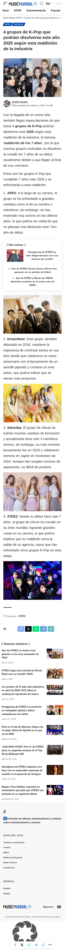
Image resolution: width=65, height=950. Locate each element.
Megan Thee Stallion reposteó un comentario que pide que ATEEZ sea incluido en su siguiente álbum (23, 790)
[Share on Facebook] (15, 944)
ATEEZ (22, 616)
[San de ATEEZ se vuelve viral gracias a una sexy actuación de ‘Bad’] (55, 654)
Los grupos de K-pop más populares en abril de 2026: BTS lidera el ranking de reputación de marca (23, 690)
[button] (6, 3)
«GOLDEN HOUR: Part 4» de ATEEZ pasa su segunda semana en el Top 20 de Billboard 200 (23, 750)
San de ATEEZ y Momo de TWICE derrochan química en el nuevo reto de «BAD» (32, 281)
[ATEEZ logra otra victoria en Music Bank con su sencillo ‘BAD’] (55, 674)
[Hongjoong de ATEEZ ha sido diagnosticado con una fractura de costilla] (15, 255)
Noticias (18, 24)
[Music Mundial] (23, 3)
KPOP (7, 24)
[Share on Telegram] (36, 944)
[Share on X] (22, 944)
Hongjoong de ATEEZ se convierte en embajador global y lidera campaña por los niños (22, 710)
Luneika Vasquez (20, 102)
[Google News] (59, 907)
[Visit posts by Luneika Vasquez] (6, 103)
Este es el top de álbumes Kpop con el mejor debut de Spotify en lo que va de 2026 (22, 730)
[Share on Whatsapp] (29, 944)
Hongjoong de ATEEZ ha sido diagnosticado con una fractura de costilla (42, 255)
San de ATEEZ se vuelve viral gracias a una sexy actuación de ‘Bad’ (20, 654)
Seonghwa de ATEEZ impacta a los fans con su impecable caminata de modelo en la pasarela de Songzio (22, 770)
